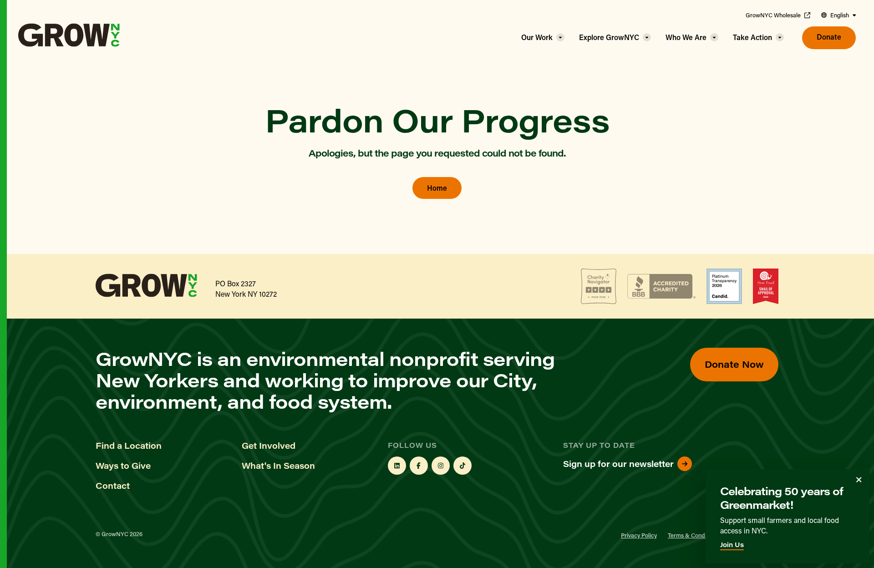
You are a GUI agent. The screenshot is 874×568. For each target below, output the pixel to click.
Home (437, 188)
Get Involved (268, 445)
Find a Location (129, 445)
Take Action (752, 37)
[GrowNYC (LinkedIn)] (397, 465)
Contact (113, 485)
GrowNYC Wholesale (773, 15)
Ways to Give (123, 465)
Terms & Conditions (693, 535)
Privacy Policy (639, 535)
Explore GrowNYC (609, 37)
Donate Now (734, 364)
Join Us (732, 544)
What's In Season (278, 465)
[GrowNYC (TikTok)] (462, 465)
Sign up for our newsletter (618, 463)
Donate (829, 36)
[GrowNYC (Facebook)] (419, 465)
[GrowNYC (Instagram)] (441, 465)
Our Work (537, 37)
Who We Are (686, 37)
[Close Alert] (859, 480)
